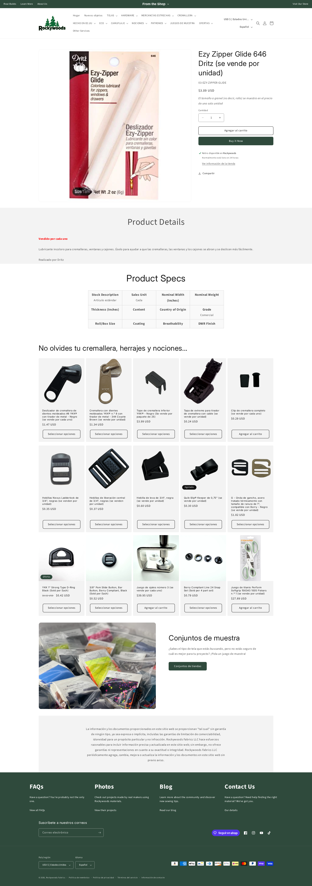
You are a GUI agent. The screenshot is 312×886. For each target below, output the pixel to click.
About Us (42, 4)
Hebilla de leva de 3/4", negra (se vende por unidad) (155, 499)
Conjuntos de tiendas (187, 666)
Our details (231, 810)
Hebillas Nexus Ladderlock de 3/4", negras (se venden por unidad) (60, 500)
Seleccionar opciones (61, 434)
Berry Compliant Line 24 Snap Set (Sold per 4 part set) (202, 589)
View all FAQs (37, 810)
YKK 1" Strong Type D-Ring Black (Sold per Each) (58, 589)
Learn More (27, 4)
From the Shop (153, 4)
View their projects (105, 810)
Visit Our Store (300, 4)
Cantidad (203, 110)
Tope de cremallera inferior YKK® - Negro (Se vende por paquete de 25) (154, 413)
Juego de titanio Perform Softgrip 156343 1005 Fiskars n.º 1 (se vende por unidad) (248, 590)
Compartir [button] (208, 173)
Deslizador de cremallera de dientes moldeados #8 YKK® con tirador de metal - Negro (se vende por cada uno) (59, 415)
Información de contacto (153, 877)
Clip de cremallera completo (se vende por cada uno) (248, 412)
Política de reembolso (79, 877)
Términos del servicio (128, 877)
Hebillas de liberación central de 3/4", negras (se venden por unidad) (107, 500)
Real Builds (10, 4)
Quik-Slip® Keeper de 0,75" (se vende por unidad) (203, 499)
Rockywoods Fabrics (55, 877)
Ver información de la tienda (218, 163)
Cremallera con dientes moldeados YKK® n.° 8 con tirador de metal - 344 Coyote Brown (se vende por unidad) (108, 415)
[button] (112, 15)
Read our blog (168, 810)
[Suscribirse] (99, 832)
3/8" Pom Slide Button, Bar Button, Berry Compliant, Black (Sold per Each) (108, 590)
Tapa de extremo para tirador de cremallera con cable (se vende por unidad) (201, 413)
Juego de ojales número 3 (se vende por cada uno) (155, 589)
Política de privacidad (103, 877)
